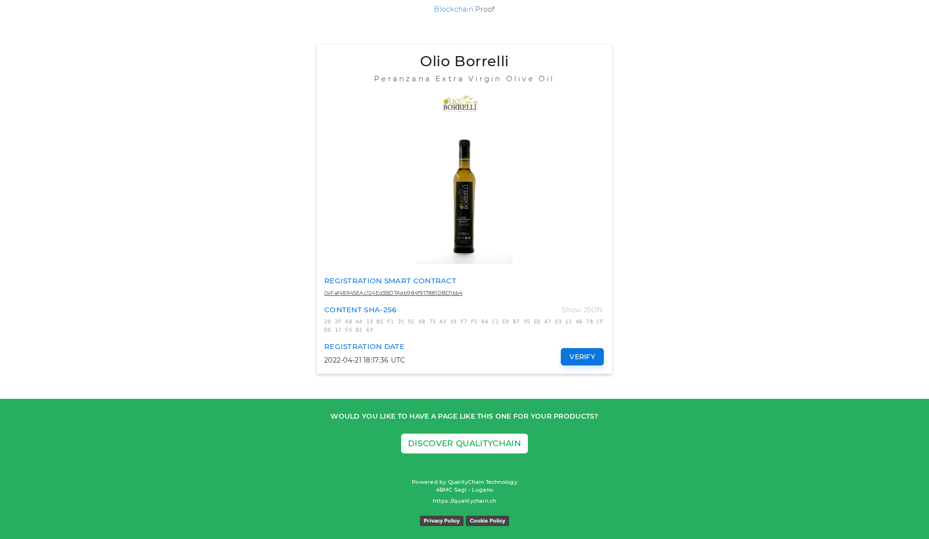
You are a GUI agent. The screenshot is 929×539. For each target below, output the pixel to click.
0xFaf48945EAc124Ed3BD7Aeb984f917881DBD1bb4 (393, 293)
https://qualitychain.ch (464, 500)
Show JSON (582, 310)
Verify (582, 356)
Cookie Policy (487, 520)
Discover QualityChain (464, 443)
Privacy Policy (442, 520)
